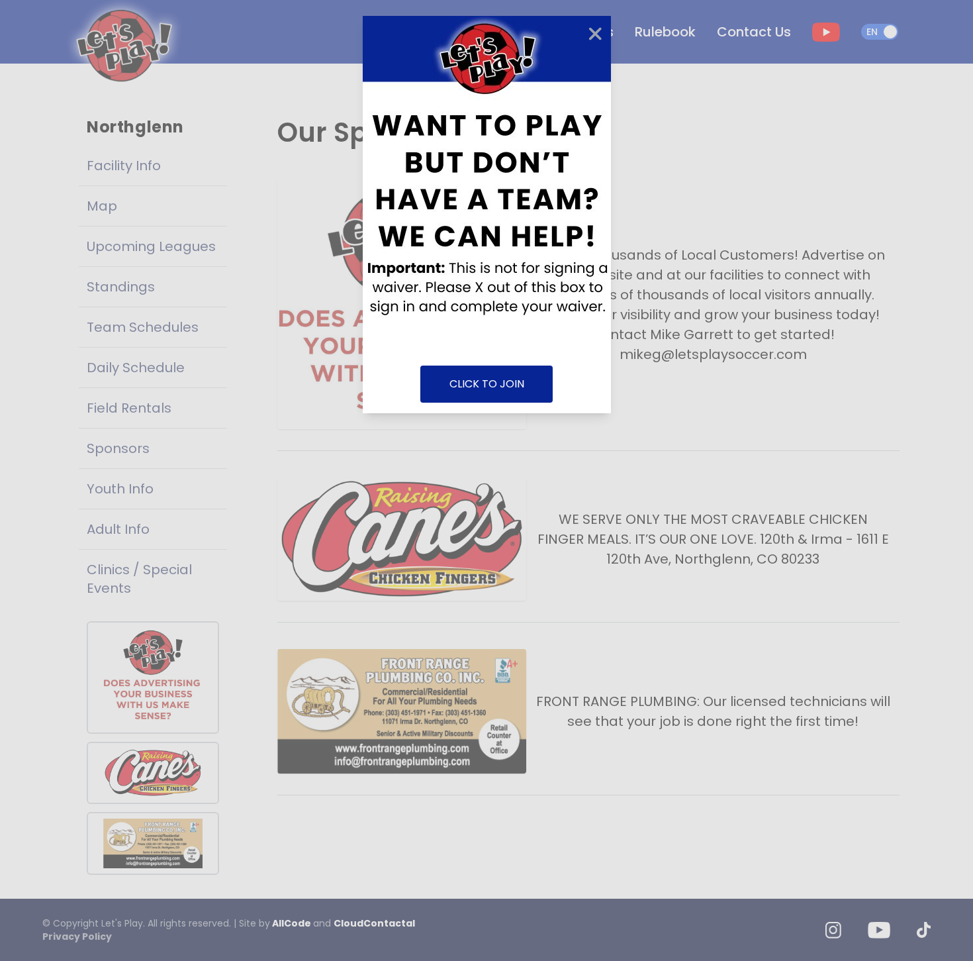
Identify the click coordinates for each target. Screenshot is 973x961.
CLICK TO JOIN (486, 383)
